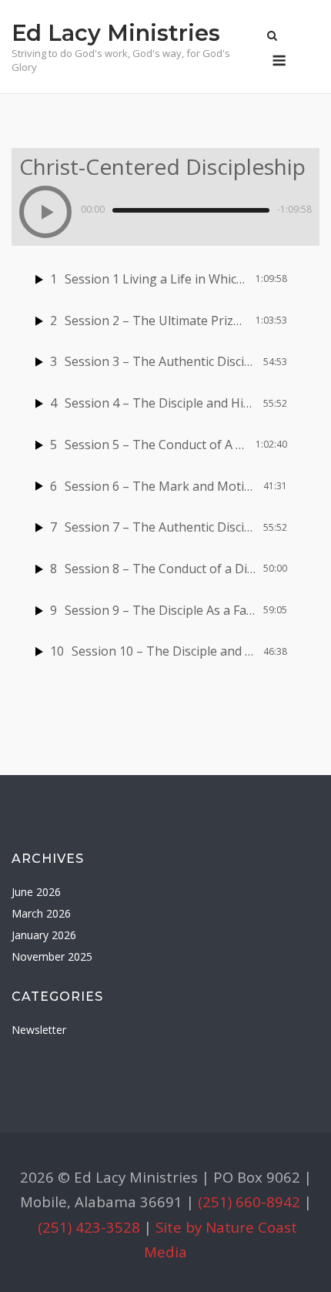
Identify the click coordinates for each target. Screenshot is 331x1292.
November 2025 (52, 956)
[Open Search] (272, 37)
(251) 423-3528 (89, 1227)
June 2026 (36, 891)
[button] (45, 212)
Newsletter (39, 1029)
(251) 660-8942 (249, 1201)
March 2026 (41, 913)
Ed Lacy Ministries (116, 32)
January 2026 (44, 935)
